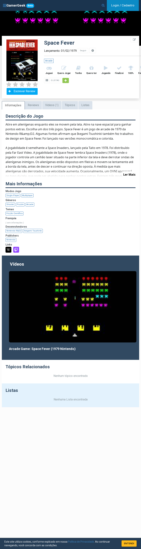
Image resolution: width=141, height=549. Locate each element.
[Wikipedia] (8, 250)
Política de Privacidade (81, 541)
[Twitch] (16, 250)
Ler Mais (129, 175)
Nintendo (10, 240)
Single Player (12, 195)
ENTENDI (129, 543)
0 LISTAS (54, 80)
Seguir (83, 50)
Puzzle (20, 204)
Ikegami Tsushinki (33, 231)
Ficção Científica (14, 213)
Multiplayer (27, 195)
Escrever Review (24, 91)
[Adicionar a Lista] (65, 80)
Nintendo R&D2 (13, 231)
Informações (13, 105)
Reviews (33, 105)
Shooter (10, 204)
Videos (52, 105)
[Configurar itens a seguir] (92, 50)
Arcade (49, 60)
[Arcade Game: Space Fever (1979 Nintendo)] (72, 306)
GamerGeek (19, 5)
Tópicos (70, 105)
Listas (85, 105)
